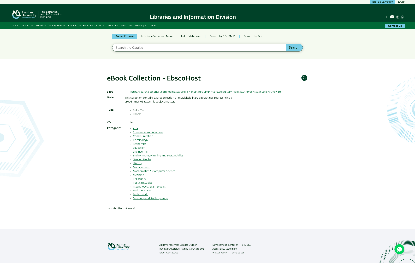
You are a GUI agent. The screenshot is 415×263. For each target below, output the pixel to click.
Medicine (138, 175)
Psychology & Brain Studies (149, 187)
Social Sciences (142, 190)
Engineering (140, 152)
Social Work (140, 194)
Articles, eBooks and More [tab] (157, 36)
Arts (135, 128)
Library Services (57, 26)
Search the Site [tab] (253, 36)
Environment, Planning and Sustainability (158, 155)
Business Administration (148, 132)
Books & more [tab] (124, 36)
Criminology (140, 140)
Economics (139, 144)
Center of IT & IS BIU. (239, 245)
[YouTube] (392, 16)
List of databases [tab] (191, 36)
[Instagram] (397, 17)
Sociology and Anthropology (150, 198)
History (137, 163)
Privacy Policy (219, 253)
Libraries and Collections (34, 26)
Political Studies (142, 183)
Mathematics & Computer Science (154, 171)
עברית (401, 1)
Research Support (138, 26)
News (153, 26)
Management (141, 167)
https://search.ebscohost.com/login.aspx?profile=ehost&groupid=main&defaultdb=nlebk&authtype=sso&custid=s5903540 (205, 92)
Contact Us (395, 26)
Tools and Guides (117, 26)
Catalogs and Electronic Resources (86, 26)
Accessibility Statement (224, 249)
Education (139, 148)
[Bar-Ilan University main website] (119, 250)
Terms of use (237, 253)
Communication (143, 136)
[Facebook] (386, 17)
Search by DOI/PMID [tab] (222, 36)
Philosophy (139, 179)
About (15, 26)
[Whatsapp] (402, 17)
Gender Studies (142, 159)
